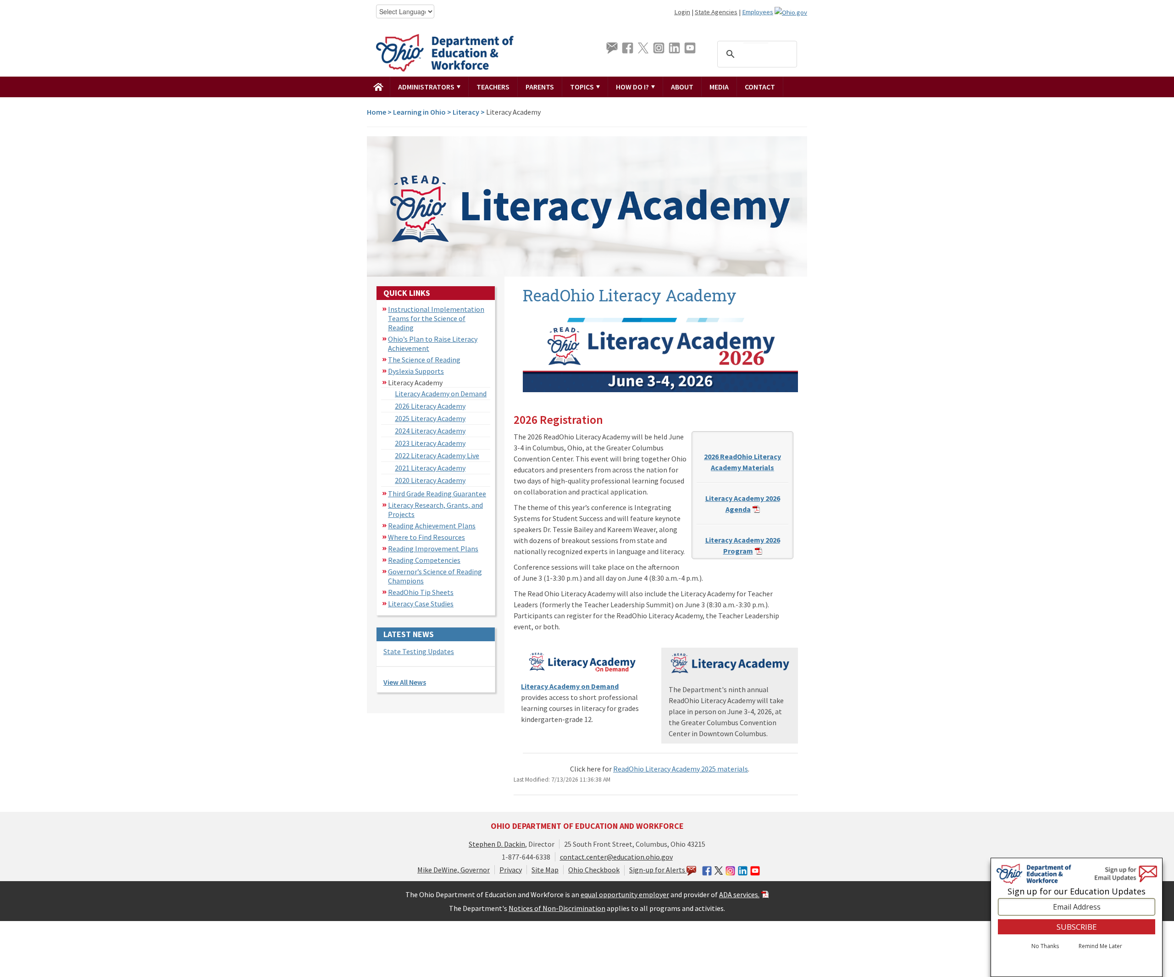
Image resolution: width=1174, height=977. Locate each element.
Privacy (510, 869)
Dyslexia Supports (416, 371)
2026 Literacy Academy (430, 406)
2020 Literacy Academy (430, 480)
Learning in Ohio (419, 112)
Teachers (492, 86)
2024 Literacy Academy (430, 430)
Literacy (466, 112)
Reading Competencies (424, 560)
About (682, 86)
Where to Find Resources (426, 537)
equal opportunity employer (625, 894)
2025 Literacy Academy (430, 418)
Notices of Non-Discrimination (557, 908)
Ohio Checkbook (594, 869)
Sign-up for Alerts (658, 869)
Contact (760, 86)
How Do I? (633, 86)
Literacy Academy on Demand (441, 393)
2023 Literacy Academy (430, 443)
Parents (540, 86)
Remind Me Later (1100, 946)
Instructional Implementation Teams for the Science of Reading (436, 318)
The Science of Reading (424, 359)
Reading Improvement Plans (433, 548)
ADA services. (739, 894)
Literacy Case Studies (421, 603)
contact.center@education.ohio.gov (616, 856)
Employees (757, 12)
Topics (582, 86)
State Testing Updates (418, 651)
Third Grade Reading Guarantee (437, 493)
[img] (378, 87)
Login (682, 12)
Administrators (427, 86)
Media (719, 86)
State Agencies (716, 12)
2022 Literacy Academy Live (437, 455)
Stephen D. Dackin (497, 844)
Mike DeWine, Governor (453, 869)
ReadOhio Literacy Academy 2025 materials (680, 768)
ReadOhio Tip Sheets (421, 592)
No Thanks (1045, 946)
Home (376, 112)
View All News (404, 682)
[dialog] (1077, 917)
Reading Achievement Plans (432, 525)
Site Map (545, 869)
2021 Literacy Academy (430, 467)
